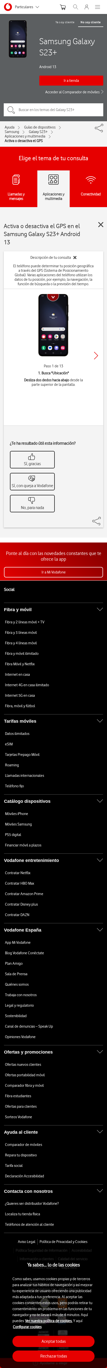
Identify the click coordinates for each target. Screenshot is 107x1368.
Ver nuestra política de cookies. (48, 1321)
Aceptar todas (54, 1341)
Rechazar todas (53, 1356)
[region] (53, 1308)
